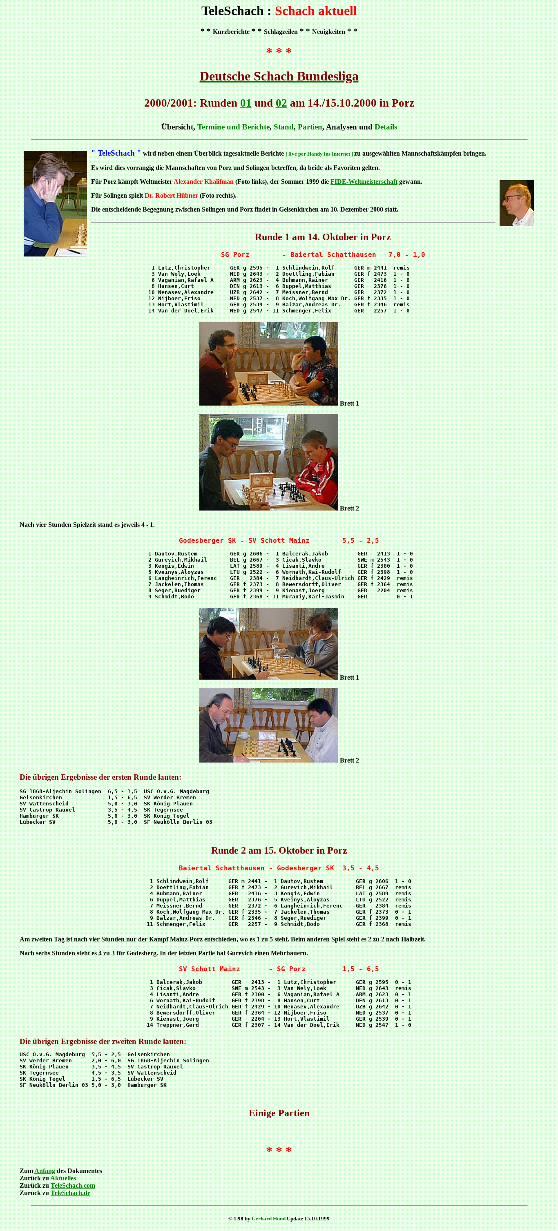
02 (281, 103)
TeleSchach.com (73, 1185)
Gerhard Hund (269, 1218)
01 (246, 103)
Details (386, 127)
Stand (284, 127)
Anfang (44, 1170)
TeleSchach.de (70, 1192)
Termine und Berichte (233, 127)
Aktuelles (63, 1178)
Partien (310, 127)
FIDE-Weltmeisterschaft (363, 181)
